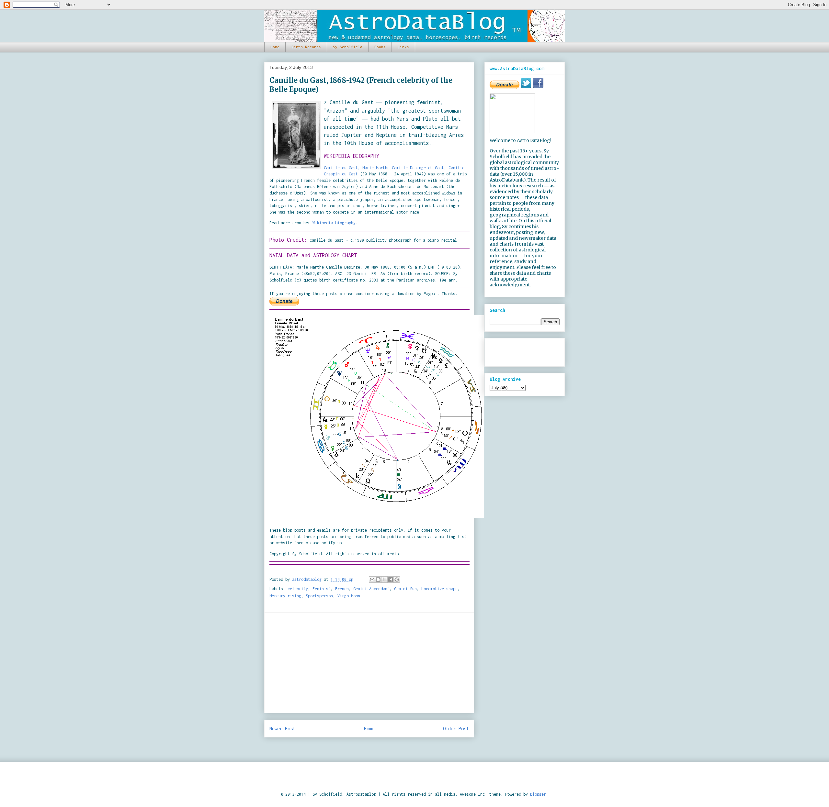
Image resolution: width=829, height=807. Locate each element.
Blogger (538, 794)
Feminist (321, 588)
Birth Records (306, 47)
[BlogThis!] (378, 579)
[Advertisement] (369, 662)
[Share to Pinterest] (396, 579)
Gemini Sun (405, 588)
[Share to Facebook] (390, 579)
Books (380, 47)
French (342, 588)
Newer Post (282, 728)
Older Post (456, 728)
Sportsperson (319, 595)
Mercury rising (285, 595)
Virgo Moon (348, 595)
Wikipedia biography (334, 222)
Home (274, 47)
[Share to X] (384, 579)
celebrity (298, 588)
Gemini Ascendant (371, 588)
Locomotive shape (439, 588)
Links (403, 47)
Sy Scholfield (347, 47)
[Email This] (372, 579)
